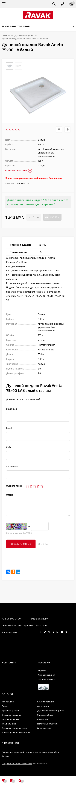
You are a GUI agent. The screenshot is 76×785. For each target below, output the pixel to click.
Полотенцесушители (47, 723)
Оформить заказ (46, 679)
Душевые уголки (10, 710)
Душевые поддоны (11, 715)
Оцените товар (14, 485)
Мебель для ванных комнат (16, 732)
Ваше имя (11, 408)
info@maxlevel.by (39, 618)
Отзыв (9, 494)
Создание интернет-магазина (17, 763)
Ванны (5, 706)
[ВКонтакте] (8, 572)
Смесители (42, 719)
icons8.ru (54, 752)
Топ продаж (8, 701)
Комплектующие (45, 701)
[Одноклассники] (13, 572)
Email (9, 428)
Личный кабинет (46, 674)
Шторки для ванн (10, 719)
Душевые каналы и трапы (50, 710)
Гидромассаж (44, 728)
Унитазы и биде (45, 715)
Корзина (42, 670)
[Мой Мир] (18, 572)
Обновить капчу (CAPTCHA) (19, 533)
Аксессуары (43, 706)
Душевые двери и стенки (14, 728)
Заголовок (12, 466)
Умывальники (9, 723)
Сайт (8, 447)
